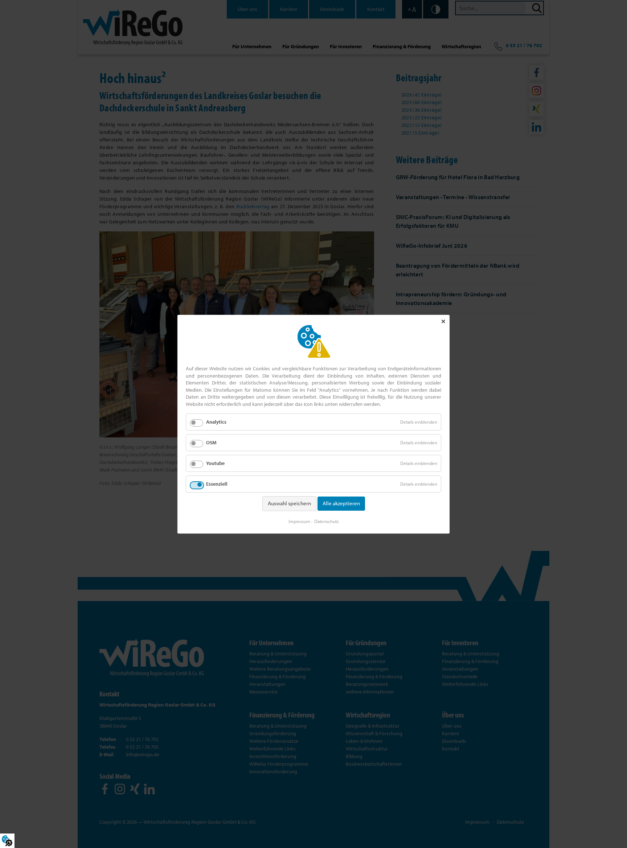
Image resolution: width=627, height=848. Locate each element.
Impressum (299, 521)
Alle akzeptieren (341, 503)
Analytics (216, 421)
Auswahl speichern (289, 503)
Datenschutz (326, 521)
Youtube (215, 463)
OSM (211, 442)
